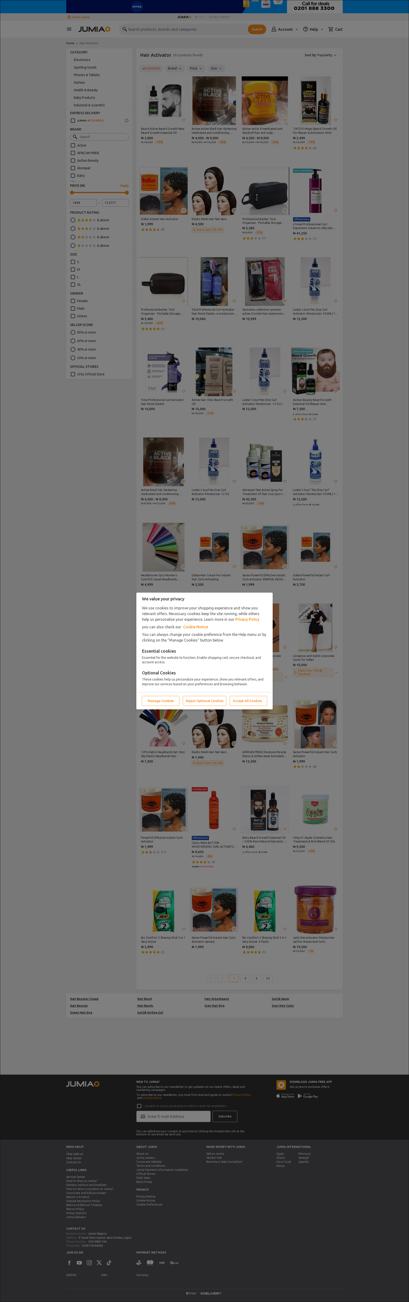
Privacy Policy (247, 619)
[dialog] (204, 651)
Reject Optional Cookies (204, 701)
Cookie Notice (195, 627)
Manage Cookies (161, 701)
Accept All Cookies (247, 701)
